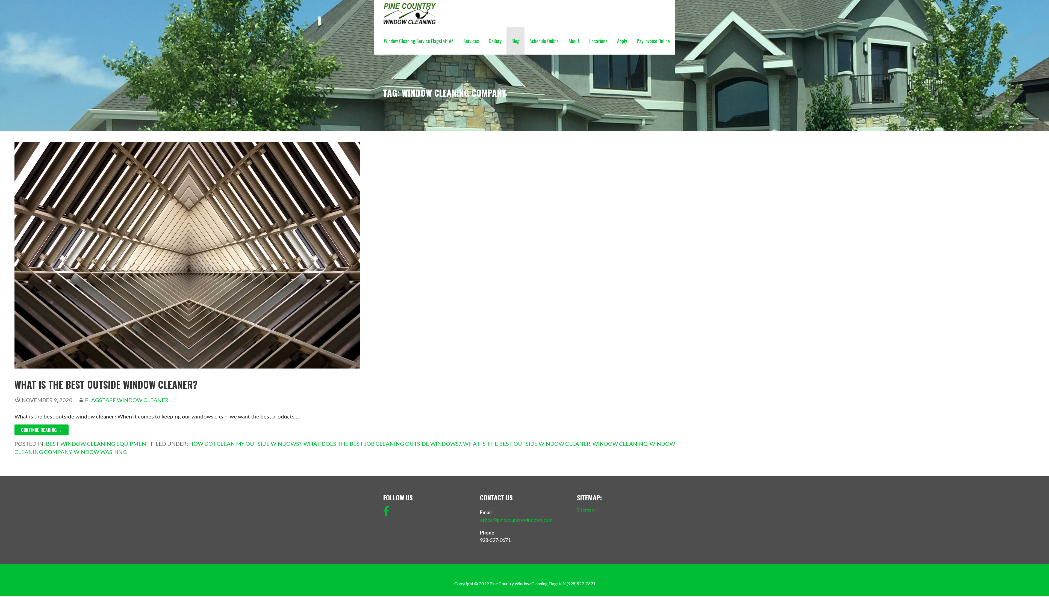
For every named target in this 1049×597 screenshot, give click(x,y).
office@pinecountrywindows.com (516, 520)
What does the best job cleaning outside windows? (382, 443)
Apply (622, 40)
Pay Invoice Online (653, 40)
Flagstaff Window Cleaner (127, 400)
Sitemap (585, 510)
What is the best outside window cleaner (526, 443)
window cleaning (620, 443)
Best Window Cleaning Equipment (98, 443)
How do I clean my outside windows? (245, 443)
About (573, 40)
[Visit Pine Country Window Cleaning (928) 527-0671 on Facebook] (386, 513)
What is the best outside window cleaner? (106, 384)
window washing (100, 452)
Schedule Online (544, 40)
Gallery (495, 40)
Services (471, 40)
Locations (598, 40)
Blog (515, 40)
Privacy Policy (582, 575)
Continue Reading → (41, 430)
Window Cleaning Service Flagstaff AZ (418, 40)
